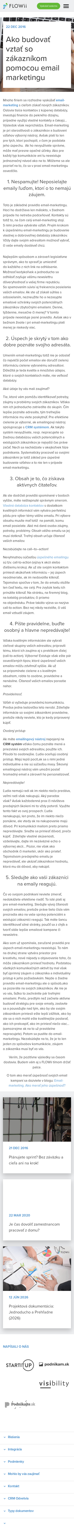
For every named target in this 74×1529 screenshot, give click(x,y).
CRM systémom (37, 427)
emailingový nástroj (30, 739)
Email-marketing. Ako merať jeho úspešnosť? (37, 1083)
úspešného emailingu (52, 557)
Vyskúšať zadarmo (48, 6)
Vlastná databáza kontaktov (23, 505)
